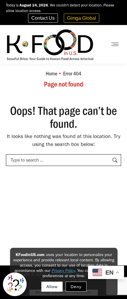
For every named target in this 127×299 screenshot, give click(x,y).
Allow (52, 286)
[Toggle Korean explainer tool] (15, 284)
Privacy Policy (63, 270)
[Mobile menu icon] (115, 44)
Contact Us (43, 18)
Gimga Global (81, 18)
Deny (76, 286)
